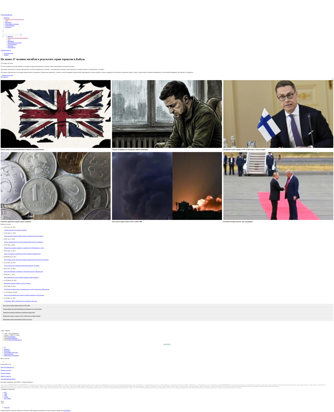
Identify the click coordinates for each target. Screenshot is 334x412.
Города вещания (5, 373)
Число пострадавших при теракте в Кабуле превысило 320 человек (24, 295)
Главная (3, 50)
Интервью (8, 22)
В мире (6, 55)
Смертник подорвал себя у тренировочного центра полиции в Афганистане (26, 289)
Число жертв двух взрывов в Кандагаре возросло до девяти (21, 265)
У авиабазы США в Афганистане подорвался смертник (20, 301)
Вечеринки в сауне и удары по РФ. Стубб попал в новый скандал (21, 316)
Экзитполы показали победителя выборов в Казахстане (19, 312)
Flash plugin (67, 410)
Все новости (4, 77)
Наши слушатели (6, 376)
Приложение (11, 47)
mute (5, 395)
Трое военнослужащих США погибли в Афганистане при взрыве (23, 236)
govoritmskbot (11, 336)
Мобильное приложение (11, 355)
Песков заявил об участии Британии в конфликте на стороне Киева (22, 309)
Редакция (8, 27)
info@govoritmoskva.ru (15, 340)
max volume (7, 398)
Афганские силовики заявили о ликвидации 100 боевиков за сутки (24, 248)
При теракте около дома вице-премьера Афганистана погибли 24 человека (26, 259)
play (5, 392)
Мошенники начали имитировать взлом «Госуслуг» (17, 319)
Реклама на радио (6, 370)
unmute (6, 397)
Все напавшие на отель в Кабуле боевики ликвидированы (21, 277)
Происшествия (8, 53)
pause (5, 394)
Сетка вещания (9, 25)
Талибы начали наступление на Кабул (15, 230)
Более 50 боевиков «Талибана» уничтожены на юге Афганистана (23, 271)
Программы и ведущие (12, 24)
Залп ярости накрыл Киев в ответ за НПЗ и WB (16, 305)
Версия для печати (7, 75)
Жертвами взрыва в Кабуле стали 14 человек (17, 283)
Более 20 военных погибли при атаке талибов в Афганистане (22, 254)
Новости (6, 18)
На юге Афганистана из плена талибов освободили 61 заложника (23, 242)
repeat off (6, 407)
